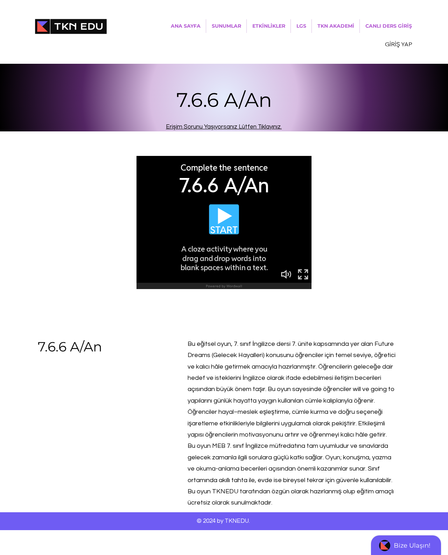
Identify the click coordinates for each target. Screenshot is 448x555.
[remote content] (224, 222)
